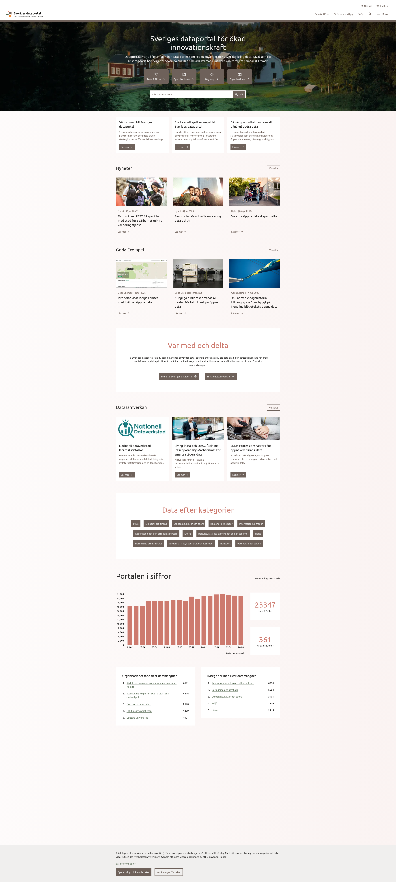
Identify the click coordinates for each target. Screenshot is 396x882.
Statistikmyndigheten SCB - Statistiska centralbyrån (148, 695)
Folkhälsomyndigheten (139, 710)
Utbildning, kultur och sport (227, 696)
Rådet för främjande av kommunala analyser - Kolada (151, 684)
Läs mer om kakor (126, 863)
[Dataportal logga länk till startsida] (25, 14)
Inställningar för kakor (169, 872)
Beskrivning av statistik (267, 578)
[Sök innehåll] (369, 14)
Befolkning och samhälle (225, 689)
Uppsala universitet (137, 717)
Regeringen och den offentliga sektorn (233, 682)
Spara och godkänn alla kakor (134, 872)
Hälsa (214, 710)
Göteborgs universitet (139, 703)
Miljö (214, 703)
